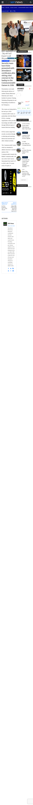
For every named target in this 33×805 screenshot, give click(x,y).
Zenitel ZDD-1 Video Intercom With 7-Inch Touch (26, 127)
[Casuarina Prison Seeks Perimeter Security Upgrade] (18, 134)
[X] (10, 270)
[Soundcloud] (8, 270)
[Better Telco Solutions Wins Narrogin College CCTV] (18, 171)
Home (3, 7)
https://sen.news (11, 225)
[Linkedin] (10, 268)
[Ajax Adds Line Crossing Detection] (18, 143)
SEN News (11, 223)
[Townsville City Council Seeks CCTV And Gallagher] (18, 158)
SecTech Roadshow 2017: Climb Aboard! (4, 207)
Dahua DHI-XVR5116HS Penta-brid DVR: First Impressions (13, 208)
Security (7, 7)
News (16, 58)
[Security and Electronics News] (16, 2)
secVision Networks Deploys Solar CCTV (26, 152)
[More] (14, 214)
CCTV (23, 148)
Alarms (24, 141)
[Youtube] (13, 270)
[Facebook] (8, 268)
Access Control (13, 7)
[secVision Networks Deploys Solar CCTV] (18, 150)
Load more (23, 179)
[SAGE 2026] (23, 75)
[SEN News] (5, 247)
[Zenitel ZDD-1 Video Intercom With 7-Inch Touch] (18, 125)
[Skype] (13, 268)
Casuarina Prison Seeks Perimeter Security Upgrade (26, 137)
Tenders (25, 132)
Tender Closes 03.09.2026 (25, 166)
